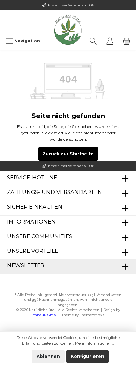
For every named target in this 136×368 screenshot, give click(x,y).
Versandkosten (109, 295)
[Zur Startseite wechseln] (68, 21)
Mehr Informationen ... (94, 343)
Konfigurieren (87, 356)
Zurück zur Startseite (68, 153)
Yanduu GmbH (46, 315)
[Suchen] (93, 41)
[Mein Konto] (109, 41)
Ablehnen (48, 356)
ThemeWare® (92, 315)
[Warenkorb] (126, 41)
